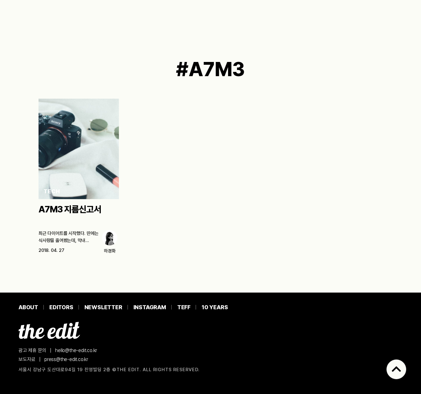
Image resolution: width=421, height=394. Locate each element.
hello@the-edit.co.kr (76, 350)
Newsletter (103, 307)
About (28, 307)
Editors (61, 307)
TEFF (183, 307)
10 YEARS (215, 307)
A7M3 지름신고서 (70, 209)
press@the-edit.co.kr (66, 359)
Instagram (149, 307)
